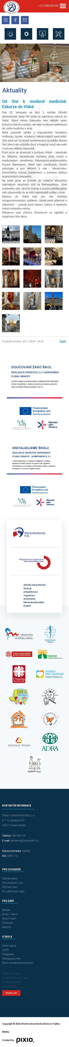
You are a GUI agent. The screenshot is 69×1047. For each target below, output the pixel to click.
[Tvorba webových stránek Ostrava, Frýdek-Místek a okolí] (24, 1040)
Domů (16, 62)
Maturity (6, 927)
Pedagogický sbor (11, 958)
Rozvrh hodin (9, 918)
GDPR (5, 950)
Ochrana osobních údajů (15, 977)
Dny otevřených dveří (13, 891)
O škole (34, 62)
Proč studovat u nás (12, 882)
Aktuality (54, 62)
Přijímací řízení (10, 887)
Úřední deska (9, 945)
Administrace (9, 986)
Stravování (7, 922)
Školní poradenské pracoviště (17, 962)
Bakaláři (6, 910)
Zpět (62, 341)
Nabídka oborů (10, 878)
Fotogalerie (8, 954)
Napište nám (11, 993)
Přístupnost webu (11, 973)
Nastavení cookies (11, 982)
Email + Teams (10, 914)
